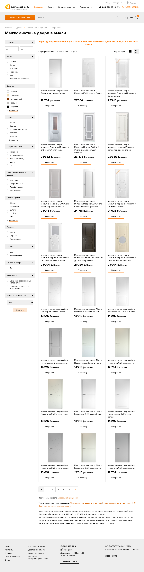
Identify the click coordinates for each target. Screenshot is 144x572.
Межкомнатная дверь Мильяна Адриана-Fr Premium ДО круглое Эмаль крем (122, 258)
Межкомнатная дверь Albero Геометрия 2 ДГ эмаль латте (54, 412)
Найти (19, 310)
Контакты (9, 550)
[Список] (130, 51)
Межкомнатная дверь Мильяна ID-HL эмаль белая (88, 91)
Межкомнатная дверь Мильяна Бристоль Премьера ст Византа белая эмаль (55, 147)
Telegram (68, 550)
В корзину (49, 105)
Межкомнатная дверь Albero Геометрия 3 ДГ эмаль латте (88, 466)
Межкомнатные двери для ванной (85, 503)
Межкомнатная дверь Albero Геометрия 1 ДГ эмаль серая (121, 466)
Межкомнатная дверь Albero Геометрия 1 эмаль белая (54, 91)
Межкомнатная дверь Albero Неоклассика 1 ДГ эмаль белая (121, 414)
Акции (51, 7)
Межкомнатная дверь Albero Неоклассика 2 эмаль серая (54, 361)
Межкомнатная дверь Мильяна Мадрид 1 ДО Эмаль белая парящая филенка (88, 204)
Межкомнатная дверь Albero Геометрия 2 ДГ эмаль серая (54, 466)
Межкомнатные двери (68, 498)
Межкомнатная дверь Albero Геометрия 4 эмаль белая (88, 310)
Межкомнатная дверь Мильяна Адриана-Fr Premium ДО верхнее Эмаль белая (55, 258)
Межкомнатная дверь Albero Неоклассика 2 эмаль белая (121, 310)
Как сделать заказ (36, 546)
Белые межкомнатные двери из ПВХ (119, 503)
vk (107, 556)
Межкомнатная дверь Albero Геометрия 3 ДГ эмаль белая (88, 412)
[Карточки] (136, 51)
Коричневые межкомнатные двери (55, 506)
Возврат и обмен (36, 553)
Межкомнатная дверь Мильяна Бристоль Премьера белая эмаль (122, 93)
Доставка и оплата (36, 550)
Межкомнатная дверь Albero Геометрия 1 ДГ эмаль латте (121, 361)
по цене (73, 51)
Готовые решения (66, 7)
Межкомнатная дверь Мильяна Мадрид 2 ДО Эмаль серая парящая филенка (55, 204)
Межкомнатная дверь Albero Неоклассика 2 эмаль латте (88, 361)
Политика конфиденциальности (38, 557)
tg (114, 556)
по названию (62, 51)
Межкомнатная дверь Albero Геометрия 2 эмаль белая (54, 310)
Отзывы (8, 553)
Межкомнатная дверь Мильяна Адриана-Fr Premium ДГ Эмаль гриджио (88, 258)
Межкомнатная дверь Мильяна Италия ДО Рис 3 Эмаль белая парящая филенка (86, 148)
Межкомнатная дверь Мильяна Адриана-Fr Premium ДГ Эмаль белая (122, 204)
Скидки (39, 7)
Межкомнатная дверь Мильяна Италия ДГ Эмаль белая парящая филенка (121, 147)
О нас (7, 560)
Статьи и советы (12, 556)
